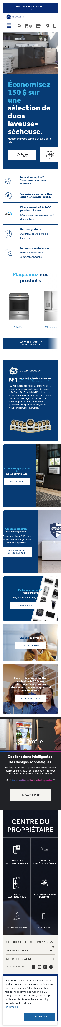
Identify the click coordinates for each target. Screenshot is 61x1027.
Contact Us (44, 927)
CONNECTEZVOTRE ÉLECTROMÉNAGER (44, 862)
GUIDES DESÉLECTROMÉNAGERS (17, 895)
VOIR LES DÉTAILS (30, 698)
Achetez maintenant (22, 155)
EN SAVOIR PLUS (31, 795)
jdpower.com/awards (28, 407)
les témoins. (11, 1006)
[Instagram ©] (39, 967)
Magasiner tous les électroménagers (30, 343)
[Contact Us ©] (51, 967)
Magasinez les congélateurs (17, 551)
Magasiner (16, 481)
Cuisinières (18, 327)
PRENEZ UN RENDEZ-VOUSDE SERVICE (44, 895)
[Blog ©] (45, 967)
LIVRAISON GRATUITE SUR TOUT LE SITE (30, 8)
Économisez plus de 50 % (30, 605)
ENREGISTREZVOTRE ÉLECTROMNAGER (17, 862)
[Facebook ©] (33, 967)
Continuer (39, 1016)
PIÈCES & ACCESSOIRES (17, 927)
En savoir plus (30, 645)
